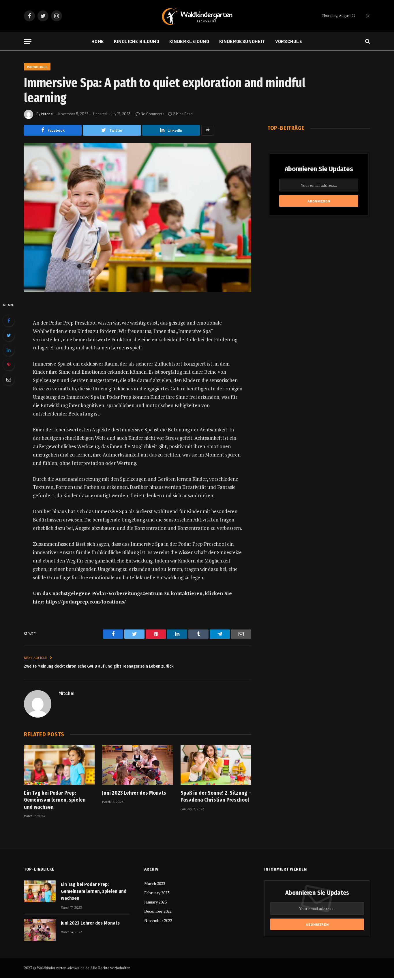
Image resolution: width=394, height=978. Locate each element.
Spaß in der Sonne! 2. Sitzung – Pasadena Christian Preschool (216, 796)
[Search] (367, 41)
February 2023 (156, 892)
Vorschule (289, 41)
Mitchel (47, 113)
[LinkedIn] (8, 350)
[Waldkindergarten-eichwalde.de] (197, 16)
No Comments (152, 113)
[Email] (8, 379)
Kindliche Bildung (137, 41)
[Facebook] (8, 320)
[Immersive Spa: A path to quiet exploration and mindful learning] (137, 217)
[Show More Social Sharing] (207, 130)
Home (97, 41)
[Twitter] (8, 335)
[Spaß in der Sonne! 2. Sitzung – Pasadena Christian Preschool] (216, 765)
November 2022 (158, 920)
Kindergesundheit (242, 41)
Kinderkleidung (189, 41)
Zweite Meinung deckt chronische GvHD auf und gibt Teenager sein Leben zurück (98, 666)
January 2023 (155, 902)
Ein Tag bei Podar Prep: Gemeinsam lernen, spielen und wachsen (55, 800)
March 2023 (154, 883)
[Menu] (27, 41)
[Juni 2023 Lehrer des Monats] (137, 765)
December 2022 (158, 911)
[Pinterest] (8, 364)
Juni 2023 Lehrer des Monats (134, 793)
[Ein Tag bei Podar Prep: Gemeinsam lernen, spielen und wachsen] (59, 765)
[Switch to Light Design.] (367, 16)
